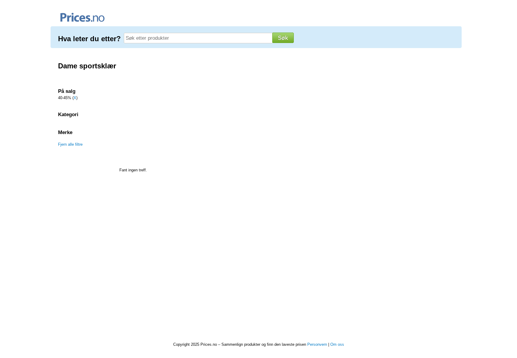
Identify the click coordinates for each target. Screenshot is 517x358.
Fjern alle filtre (70, 144)
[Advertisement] (85, 252)
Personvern (317, 344)
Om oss (337, 344)
